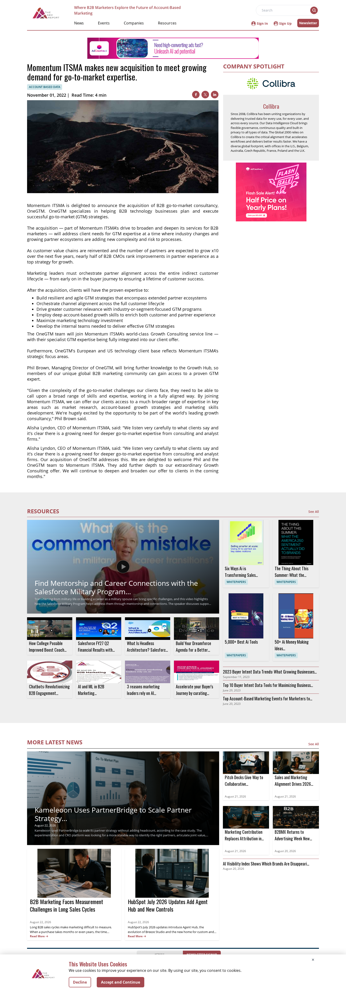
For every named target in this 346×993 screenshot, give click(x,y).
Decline (80, 982)
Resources (167, 23)
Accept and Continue (120, 982)
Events (104, 23)
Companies (134, 23)
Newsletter (308, 23)
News (79, 23)
